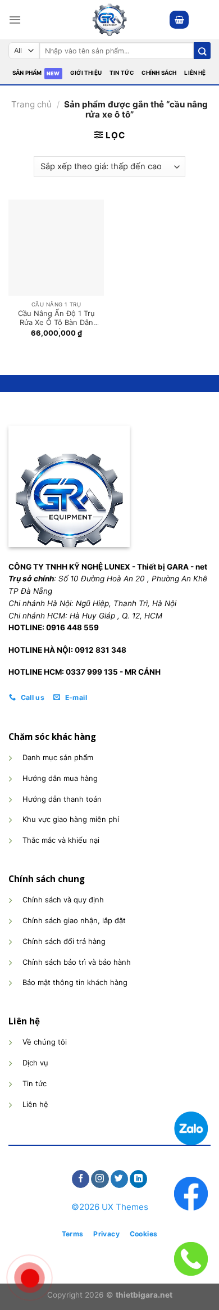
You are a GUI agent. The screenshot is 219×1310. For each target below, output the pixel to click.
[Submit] (202, 50)
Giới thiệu (86, 72)
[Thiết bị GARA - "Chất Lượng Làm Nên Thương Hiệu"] (109, 19)
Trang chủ (31, 104)
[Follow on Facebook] (80, 1179)
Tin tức (122, 72)
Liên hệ (195, 72)
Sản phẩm (27, 72)
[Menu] (14, 19)
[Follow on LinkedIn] (138, 1179)
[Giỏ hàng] (179, 19)
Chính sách (159, 72)
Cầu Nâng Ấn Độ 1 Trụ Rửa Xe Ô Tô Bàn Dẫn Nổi (56, 319)
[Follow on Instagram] (99, 1179)
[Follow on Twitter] (119, 1179)
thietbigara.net (144, 1294)
